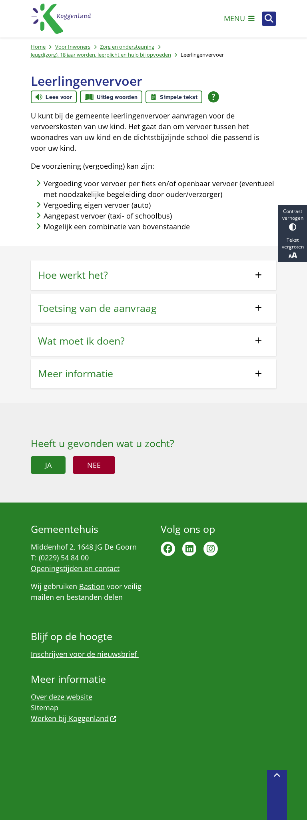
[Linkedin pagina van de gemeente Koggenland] (189, 549)
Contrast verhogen (292, 214)
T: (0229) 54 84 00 (60, 557)
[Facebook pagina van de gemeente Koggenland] (168, 549)
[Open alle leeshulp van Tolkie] (213, 96)
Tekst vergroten (293, 243)
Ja (48, 465)
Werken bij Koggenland (70, 718)
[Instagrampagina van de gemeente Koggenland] (210, 549)
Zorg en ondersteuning (127, 46)
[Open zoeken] (269, 19)
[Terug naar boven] (277, 795)
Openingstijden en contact (75, 568)
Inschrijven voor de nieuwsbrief (85, 654)
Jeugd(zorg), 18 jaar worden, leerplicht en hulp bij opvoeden (101, 54)
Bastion (92, 586)
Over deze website (61, 697)
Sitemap (44, 707)
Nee (94, 465)
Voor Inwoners (72, 46)
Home (38, 46)
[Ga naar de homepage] (61, 19)
